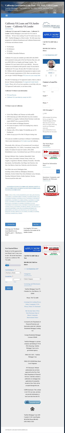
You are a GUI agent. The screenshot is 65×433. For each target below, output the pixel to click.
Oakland (19, 208)
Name (45, 86)
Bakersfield (23, 195)
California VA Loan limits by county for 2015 (19, 97)
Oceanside (25, 208)
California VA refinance (28, 205)
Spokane (7, 211)
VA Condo (24, 211)
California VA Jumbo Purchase (17, 201)
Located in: (9, 276)
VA (20, 211)
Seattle (34, 210)
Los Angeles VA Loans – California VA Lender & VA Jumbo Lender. (32, 230)
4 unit (17, 195)
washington (14, 213)
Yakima (20, 213)
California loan (20, 198)
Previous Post (11, 224)
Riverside (31, 208)
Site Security (28, 311)
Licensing (26, 302)
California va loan (29, 203)
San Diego (15, 210)
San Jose (29, 210)
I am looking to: (10, 270)
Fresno (29, 206)
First (44, 91)
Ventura (7, 213)
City (6, 282)
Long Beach (34, 206)
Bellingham (36, 195)
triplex (17, 211)
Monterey (13, 208)
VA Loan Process (11, 95)
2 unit (10, 195)
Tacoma (12, 211)
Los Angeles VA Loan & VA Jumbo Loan (17, 186)
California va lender (17, 203)
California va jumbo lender (19, 200)
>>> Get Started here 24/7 (50, 55)
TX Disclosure (37, 306)
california (8, 196)
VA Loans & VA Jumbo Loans (13, 190)
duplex (12, 206)
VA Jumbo (30, 211)
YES (45, 113)
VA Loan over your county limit (31, 75)
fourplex (23, 206)
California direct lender (19, 196)
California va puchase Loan (13, 205)
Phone (45, 103)
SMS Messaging (48, 110)
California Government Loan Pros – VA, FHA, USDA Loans (31, 5)
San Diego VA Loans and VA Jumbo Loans (28, 188)
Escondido (17, 206)
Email (45, 95)
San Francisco (23, 210)
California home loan (33, 196)
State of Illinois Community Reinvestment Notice (33, 315)
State (15, 281)
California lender (10, 198)
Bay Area (29, 195)
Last (52, 91)
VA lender (36, 211)
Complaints (32, 304)
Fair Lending (33, 302)
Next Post (36, 224)
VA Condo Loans (25, 141)
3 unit (13, 195)
